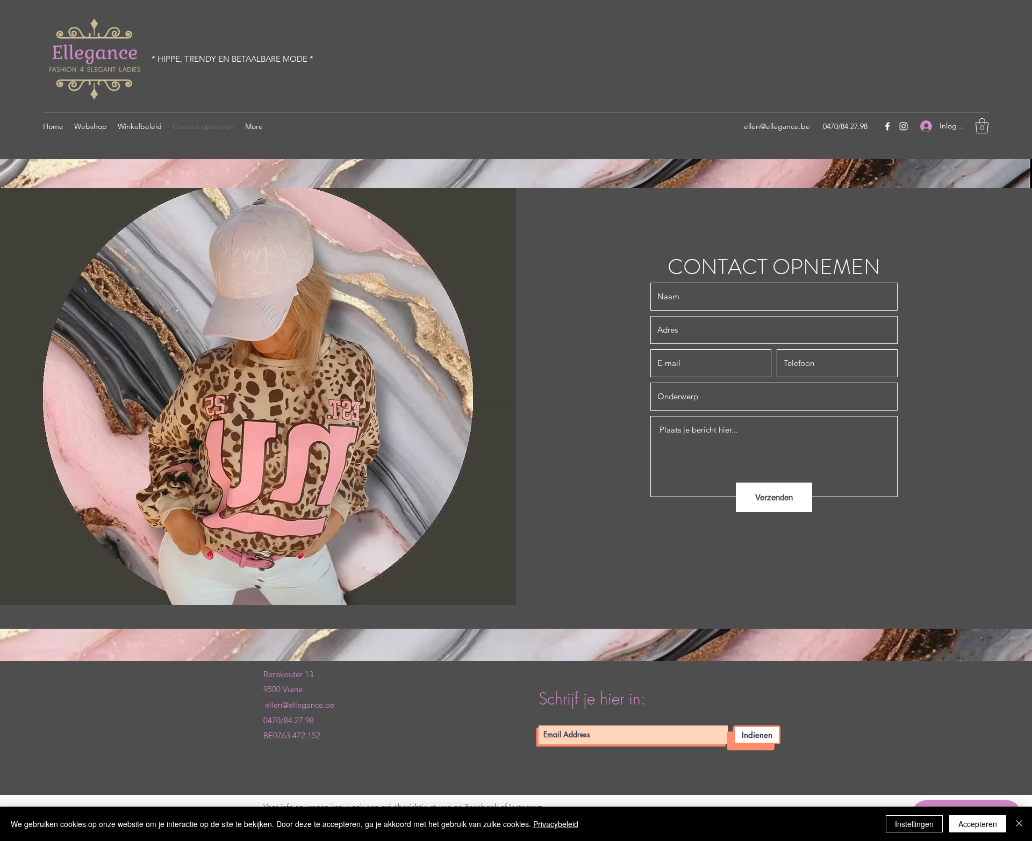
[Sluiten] (1019, 823)
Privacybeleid (555, 823)
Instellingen (914, 823)
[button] (982, 126)
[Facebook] (887, 126)
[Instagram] (903, 126)
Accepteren (977, 823)
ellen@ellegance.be (777, 126)
